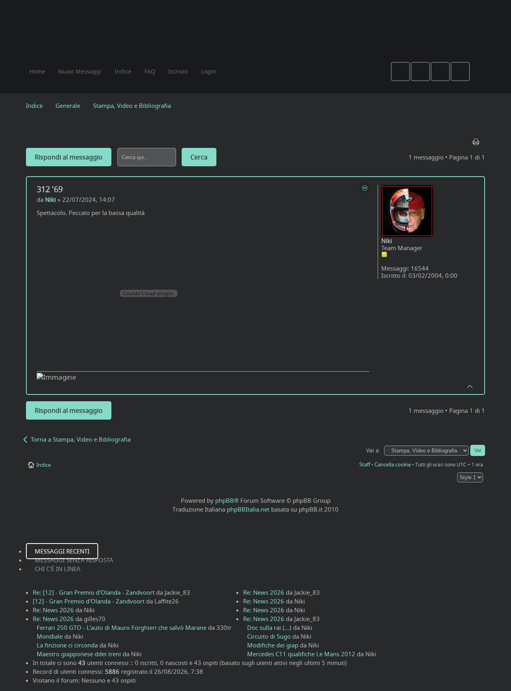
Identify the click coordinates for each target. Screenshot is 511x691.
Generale (67, 106)
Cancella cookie (392, 464)
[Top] (470, 386)
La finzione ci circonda (67, 645)
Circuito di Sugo (269, 636)
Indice (34, 106)
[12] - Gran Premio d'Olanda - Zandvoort (89, 601)
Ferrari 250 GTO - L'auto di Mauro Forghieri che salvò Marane (121, 627)
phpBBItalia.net (248, 509)
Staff (364, 464)
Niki (50, 199)
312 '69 (50, 189)
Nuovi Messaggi (79, 71)
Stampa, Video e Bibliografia (132, 106)
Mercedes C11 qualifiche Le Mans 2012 (301, 654)
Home (37, 71)
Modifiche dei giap (272, 645)
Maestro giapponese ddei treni (79, 654)
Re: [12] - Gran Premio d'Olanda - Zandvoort (93, 592)
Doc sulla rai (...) (269, 627)
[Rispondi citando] (364, 188)
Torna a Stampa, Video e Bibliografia (81, 439)
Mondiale (50, 636)
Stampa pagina (476, 139)
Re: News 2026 (53, 610)
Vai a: (373, 450)
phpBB (224, 500)
